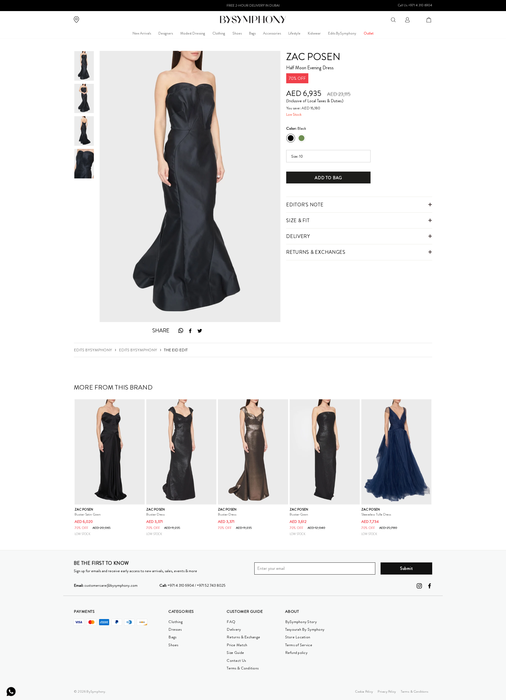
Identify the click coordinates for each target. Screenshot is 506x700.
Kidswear (314, 33)
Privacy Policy (387, 691)
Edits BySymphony (342, 33)
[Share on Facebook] (190, 330)
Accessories (272, 33)
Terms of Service (298, 645)
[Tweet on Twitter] (199, 330)
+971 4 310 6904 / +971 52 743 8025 (192, 585)
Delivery (234, 629)
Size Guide (235, 652)
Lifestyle (294, 33)
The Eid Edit (176, 350)
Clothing (218, 33)
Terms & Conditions (243, 668)
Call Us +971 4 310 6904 (415, 5)
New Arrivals (142, 33)
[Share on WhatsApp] (180, 330)
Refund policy (296, 652)
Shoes (237, 33)
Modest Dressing (192, 33)
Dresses (175, 629)
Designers (165, 33)
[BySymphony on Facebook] (429, 585)
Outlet (368, 33)
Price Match (237, 645)
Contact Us (236, 660)
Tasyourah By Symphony (305, 629)
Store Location (297, 637)
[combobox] (393, 19)
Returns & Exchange (243, 637)
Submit (406, 568)
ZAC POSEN (313, 57)
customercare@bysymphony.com (106, 585)
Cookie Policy (364, 691)
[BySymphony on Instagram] (419, 585)
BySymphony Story (301, 622)
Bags (252, 33)
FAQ (231, 622)
